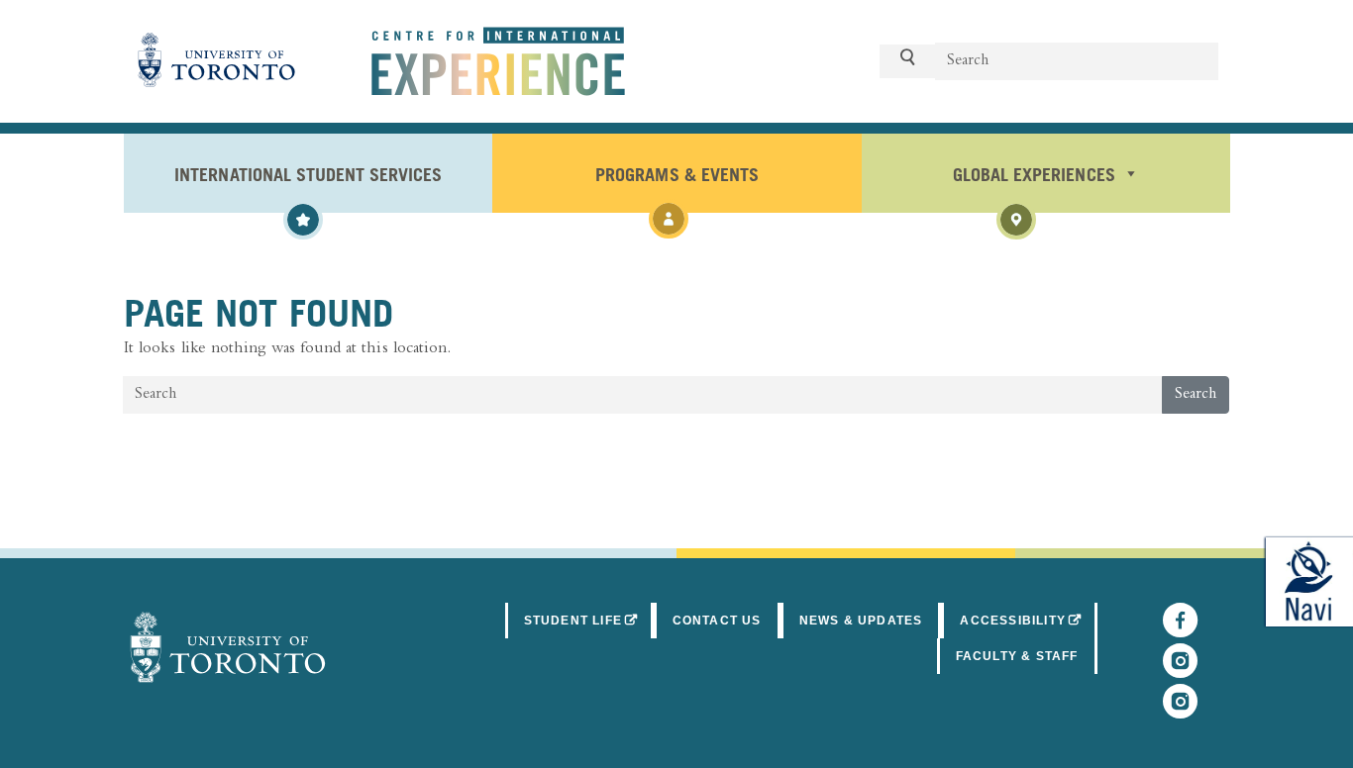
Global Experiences (1033, 173)
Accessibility (1028, 620)
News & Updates (861, 620)
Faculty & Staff (1017, 656)
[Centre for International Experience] (228, 647)
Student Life (589, 620)
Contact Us (717, 620)
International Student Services (308, 173)
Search (1195, 395)
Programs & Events (676, 173)
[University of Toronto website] (217, 61)
